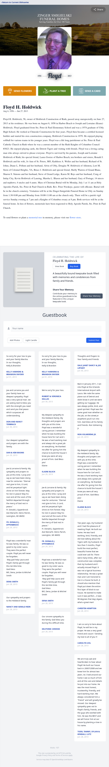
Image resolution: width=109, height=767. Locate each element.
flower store (75, 217)
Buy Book (74, 266)
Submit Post (94, 340)
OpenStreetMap (57, 759)
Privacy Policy (47, 755)
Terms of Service (62, 755)
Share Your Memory (91, 296)
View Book (59, 266)
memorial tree (35, 217)
